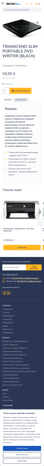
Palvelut (6, 337)
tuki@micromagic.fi (35, 281)
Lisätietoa (22, 247)
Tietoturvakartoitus (10, 378)
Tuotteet (6, 305)
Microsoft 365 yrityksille (12, 361)
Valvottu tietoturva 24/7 (12, 385)
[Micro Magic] (13, 4)
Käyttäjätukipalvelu (10, 375)
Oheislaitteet (7, 332)
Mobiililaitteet (8, 316)
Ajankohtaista (8, 409)
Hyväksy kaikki (22, 448)
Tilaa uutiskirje (34, 267)
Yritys (4, 393)
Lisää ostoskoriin (22, 90)
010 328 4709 (22, 281)
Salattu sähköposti (10, 344)
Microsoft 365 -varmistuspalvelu (15, 365)
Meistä (5, 390)
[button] (3, 3)
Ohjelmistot (7, 329)
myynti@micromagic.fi (30, 278)
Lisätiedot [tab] (20, 100)
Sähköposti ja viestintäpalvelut (15, 341)
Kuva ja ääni (7, 319)
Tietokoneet (7, 309)
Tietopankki (7, 405)
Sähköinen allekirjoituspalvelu (14, 354)
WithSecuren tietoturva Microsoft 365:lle (19, 371)
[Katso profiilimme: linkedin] (8, 293)
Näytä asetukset (22, 455)
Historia (5, 397)
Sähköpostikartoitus (10, 381)
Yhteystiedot (7, 400)
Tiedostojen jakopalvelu (12, 351)
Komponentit (7, 322)
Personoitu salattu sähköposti (14, 348)
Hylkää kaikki (22, 461)
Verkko (5, 326)
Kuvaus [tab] (8, 100)
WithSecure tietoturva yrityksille (16, 368)
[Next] (39, 222)
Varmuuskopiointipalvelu (12, 358)
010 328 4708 (16, 278)
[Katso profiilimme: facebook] (4, 293)
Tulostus (6, 312)
